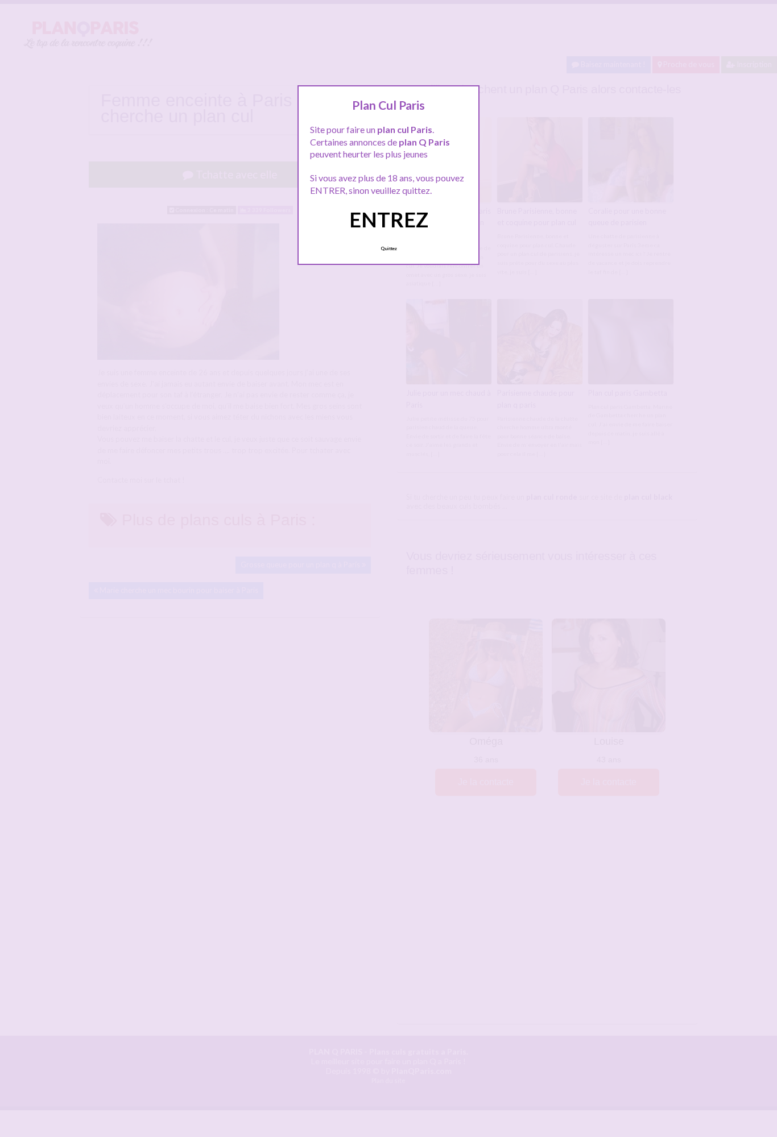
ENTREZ (388, 219)
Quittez (389, 248)
